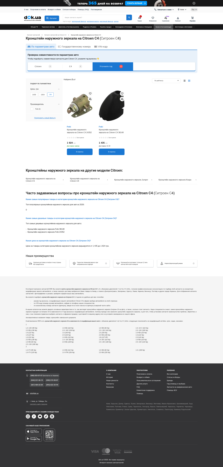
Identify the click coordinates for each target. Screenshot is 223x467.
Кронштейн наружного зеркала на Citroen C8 (85, 180)
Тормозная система (48, 27)
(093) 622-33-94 (52, 385)
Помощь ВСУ (172, 390)
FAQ (138, 387)
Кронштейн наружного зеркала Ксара (175, 180)
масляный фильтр (106, 21)
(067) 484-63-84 (37, 385)
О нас (26, 9)
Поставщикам (96, 9)
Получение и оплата (38, 9)
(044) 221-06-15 (37, 380)
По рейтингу (158, 80)
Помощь (140, 393)
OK (50, 94)
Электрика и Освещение (144, 27)
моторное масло (93, 21)
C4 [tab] (70, 66)
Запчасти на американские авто (179, 387)
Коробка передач (106, 27)
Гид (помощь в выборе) (176, 384)
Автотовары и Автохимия (183, 27)
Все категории (172, 374)
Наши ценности (112, 380)
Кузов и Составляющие (163, 27)
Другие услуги (142, 384)
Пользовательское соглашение (149, 380)
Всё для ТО (34, 27)
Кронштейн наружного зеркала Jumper (131, 180)
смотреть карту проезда (38, 404)
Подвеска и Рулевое (89, 27)
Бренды (170, 380)
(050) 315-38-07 (52, 380)
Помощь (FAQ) (83, 9)
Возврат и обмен (54, 9)
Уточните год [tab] (106, 66)
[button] (52, 18)
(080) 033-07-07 (36, 375)
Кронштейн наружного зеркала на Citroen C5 (40, 180)
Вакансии (110, 387)
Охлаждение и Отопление (123, 27)
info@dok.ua (34, 393)
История (109, 377)
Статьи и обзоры (69, 9)
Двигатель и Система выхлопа (69, 27)
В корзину (79, 152)
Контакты (110, 384)
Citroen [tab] (38, 66)
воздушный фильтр (79, 21)
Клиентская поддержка (146, 390)
